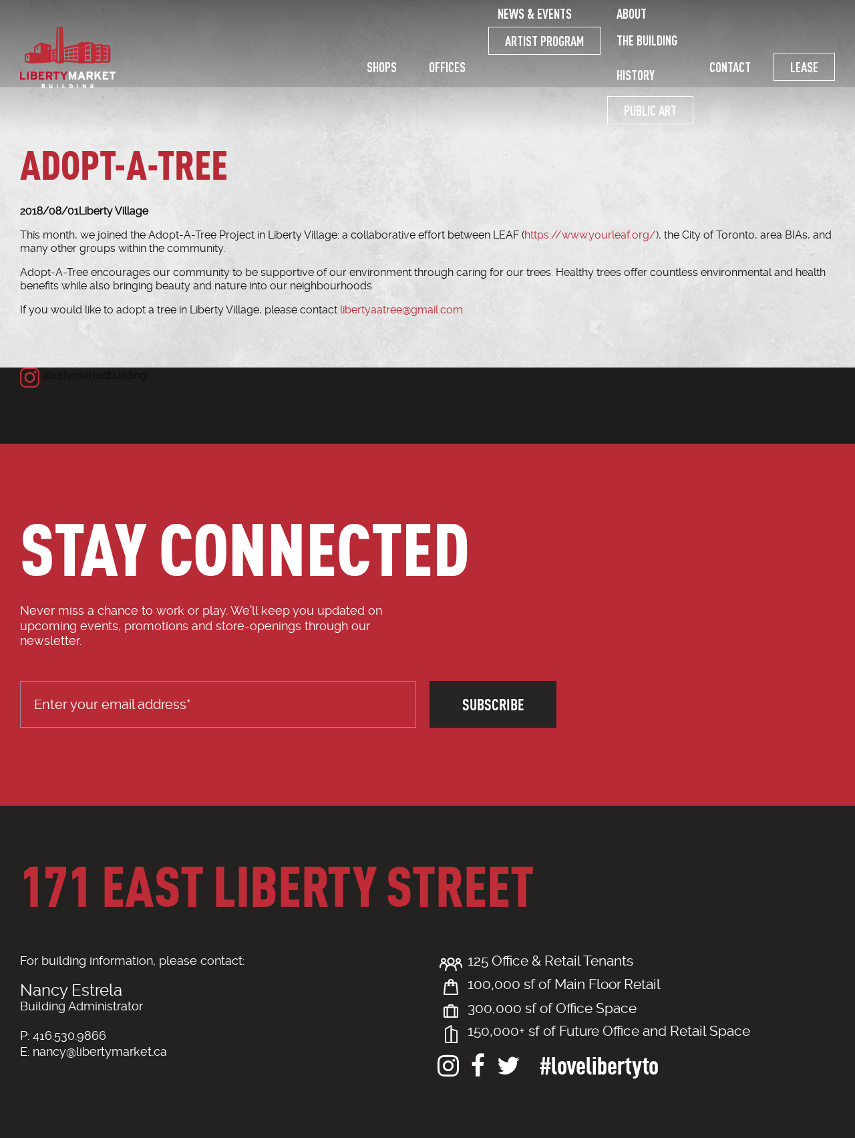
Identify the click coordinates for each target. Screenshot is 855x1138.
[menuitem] (382, 67)
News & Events (535, 13)
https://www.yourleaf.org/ (590, 235)
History (636, 75)
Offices (447, 67)
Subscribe (493, 704)
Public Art (650, 110)
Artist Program (544, 40)
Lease (804, 67)
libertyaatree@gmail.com (401, 309)
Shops (382, 67)
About (632, 13)
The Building (647, 40)
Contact (730, 67)
